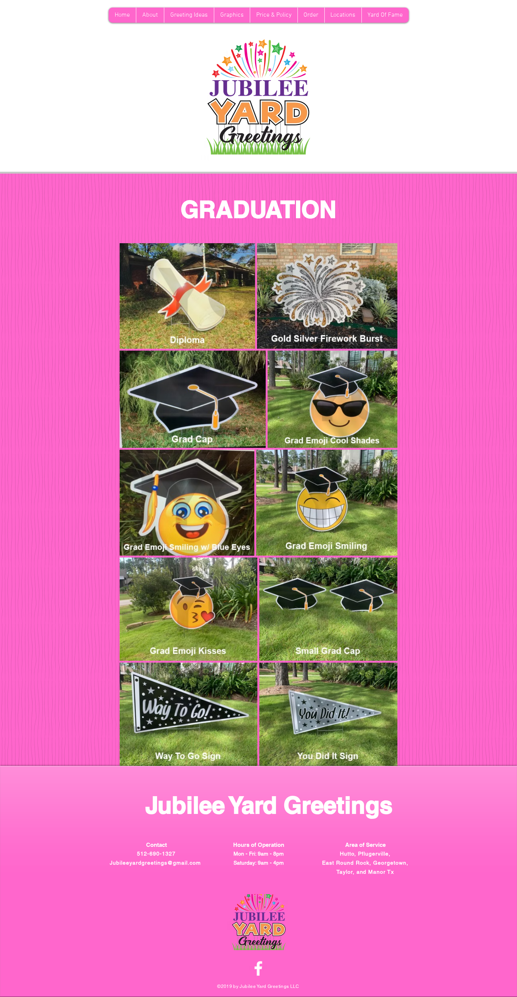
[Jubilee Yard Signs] (258, 968)
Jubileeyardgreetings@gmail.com (155, 863)
